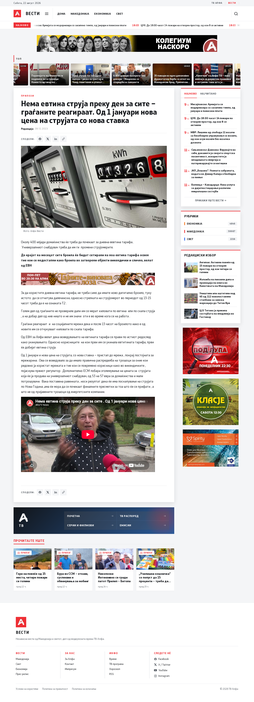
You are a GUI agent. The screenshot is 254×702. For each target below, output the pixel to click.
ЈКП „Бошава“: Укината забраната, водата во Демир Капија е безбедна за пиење (213, 174)
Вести (232, 2)
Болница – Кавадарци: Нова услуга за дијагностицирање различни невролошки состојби (213, 188)
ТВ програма (116, 664)
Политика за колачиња (84, 688)
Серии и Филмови (90, 525)
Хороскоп (114, 669)
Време (113, 659)
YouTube (162, 670)
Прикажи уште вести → (210, 200)
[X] (48, 139)
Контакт (69, 664)
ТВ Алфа (216, 2)
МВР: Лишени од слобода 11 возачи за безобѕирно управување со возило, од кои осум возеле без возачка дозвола (214, 137)
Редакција (27, 128)
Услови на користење (27, 688)
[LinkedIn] (55, 139)
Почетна (90, 516)
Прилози (27, 95)
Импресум (70, 669)
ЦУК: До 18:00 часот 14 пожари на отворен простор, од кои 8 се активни (212, 121)
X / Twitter (164, 664)
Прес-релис (22, 674)
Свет (119, 13)
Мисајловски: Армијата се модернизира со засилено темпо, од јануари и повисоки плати (213, 108)
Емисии (143, 525)
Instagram (164, 675)
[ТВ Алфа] (17, 13)
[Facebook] (40, 139)
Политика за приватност (55, 688)
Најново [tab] (190, 93)
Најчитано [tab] (208, 93)
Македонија (80, 13)
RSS (111, 674)
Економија (102, 13)
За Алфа (70, 659)
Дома (61, 13)
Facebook (163, 659)
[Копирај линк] (63, 139)
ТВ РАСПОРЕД (143, 516)
